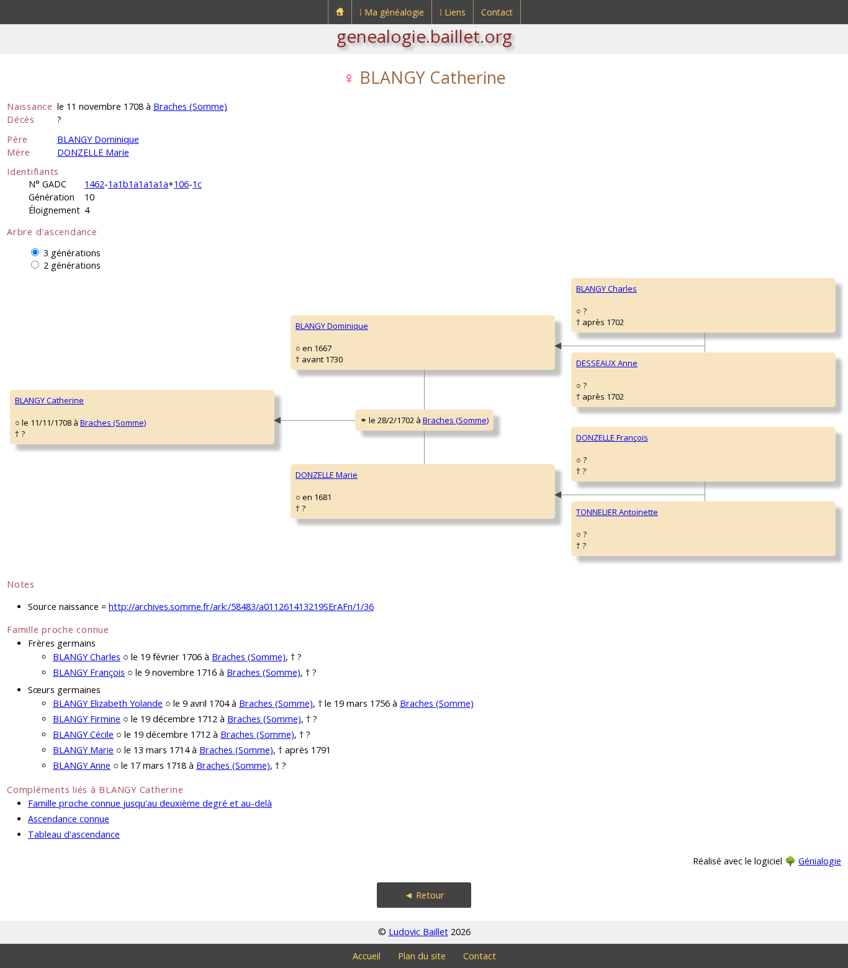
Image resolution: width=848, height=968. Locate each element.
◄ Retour (424, 895)
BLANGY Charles (606, 288)
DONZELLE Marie (93, 152)
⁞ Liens (453, 12)
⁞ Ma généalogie (391, 12)
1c (197, 184)
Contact (497, 12)
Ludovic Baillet (418, 932)
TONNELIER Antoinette (617, 512)
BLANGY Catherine (49, 400)
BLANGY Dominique (98, 139)
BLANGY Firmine (86, 719)
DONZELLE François (612, 437)
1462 (94, 184)
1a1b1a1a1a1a (138, 184)
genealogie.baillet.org (424, 36)
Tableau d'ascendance (74, 834)
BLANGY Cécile (83, 734)
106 (181, 184)
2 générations (72, 265)
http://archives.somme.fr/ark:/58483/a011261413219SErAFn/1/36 (241, 606)
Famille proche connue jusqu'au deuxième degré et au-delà (150, 803)
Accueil (367, 956)
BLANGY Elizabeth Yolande (108, 703)
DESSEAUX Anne (607, 363)
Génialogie (819, 861)
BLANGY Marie (83, 750)
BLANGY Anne (82, 765)
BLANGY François (89, 672)
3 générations (72, 253)
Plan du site (422, 956)
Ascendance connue (68, 819)
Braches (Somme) (190, 106)
